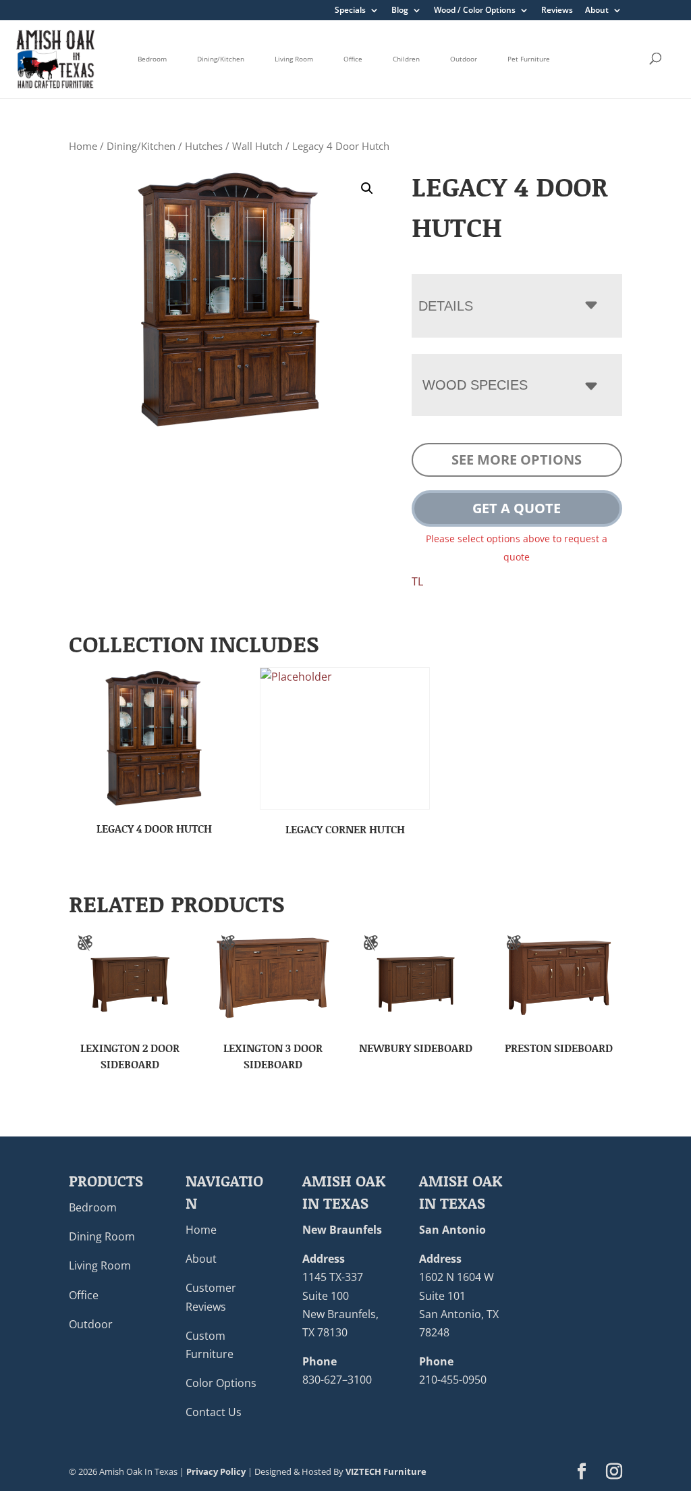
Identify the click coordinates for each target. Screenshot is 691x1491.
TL (417, 581)
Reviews (557, 11)
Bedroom (152, 58)
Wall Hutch (257, 146)
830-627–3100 (337, 1379)
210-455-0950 (453, 1379)
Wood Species (475, 384)
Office (352, 58)
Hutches (204, 146)
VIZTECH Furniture (386, 1471)
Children (406, 58)
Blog (399, 11)
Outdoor (463, 58)
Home (83, 146)
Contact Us (214, 1412)
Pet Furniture (528, 58)
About (597, 11)
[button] (367, 188)
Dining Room (102, 1236)
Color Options (221, 1383)
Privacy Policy (216, 1471)
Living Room (294, 58)
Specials (350, 11)
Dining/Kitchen (220, 58)
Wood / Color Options (475, 11)
